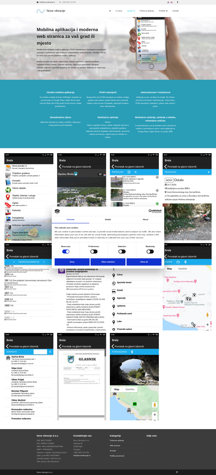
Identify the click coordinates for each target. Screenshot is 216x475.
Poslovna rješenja (147, 11)
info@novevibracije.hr (81, 455)
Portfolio (162, 11)
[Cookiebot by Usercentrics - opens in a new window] (151, 211)
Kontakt (176, 11)
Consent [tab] (70, 220)
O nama (119, 11)
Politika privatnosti (117, 456)
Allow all (144, 262)
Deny (72, 262)
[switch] (94, 251)
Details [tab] (108, 220)
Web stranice (115, 446)
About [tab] (145, 220)
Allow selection (108, 262)
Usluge (130, 11)
